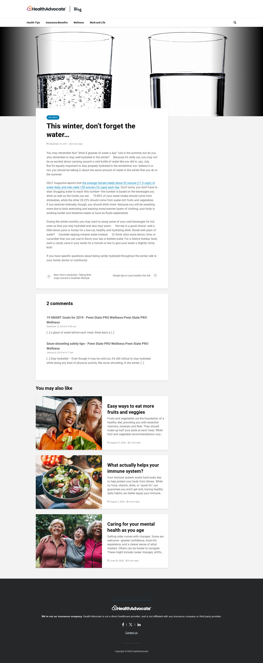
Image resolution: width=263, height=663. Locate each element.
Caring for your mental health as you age (131, 527)
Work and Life (97, 22)
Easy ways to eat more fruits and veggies (130, 409)
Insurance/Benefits (57, 22)
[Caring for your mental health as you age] (69, 540)
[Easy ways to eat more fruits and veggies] (69, 422)
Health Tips (33, 22)
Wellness (79, 22)
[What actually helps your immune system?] (69, 481)
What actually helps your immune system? (133, 468)
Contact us (131, 632)
